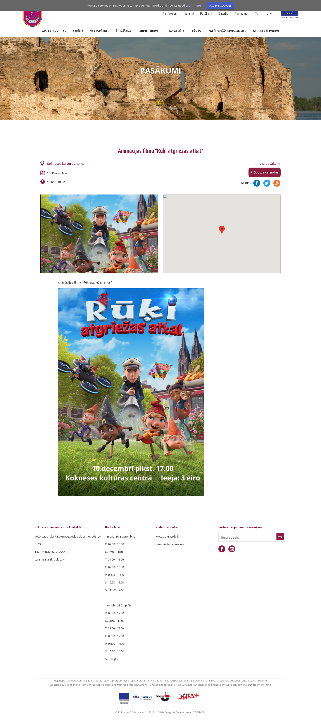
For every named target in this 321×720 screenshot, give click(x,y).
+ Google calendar (264, 172)
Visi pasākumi (270, 163)
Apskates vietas (54, 31)
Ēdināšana (123, 31)
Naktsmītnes (99, 31)
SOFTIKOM (199, 712)
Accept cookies (220, 5)
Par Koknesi (170, 13)
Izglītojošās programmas (226, 31)
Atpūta (78, 31)
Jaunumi (189, 13)
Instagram (231, 549)
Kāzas (196, 31)
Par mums (241, 13)
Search (256, 13)
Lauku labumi (148, 31)
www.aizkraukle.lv (167, 536)
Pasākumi (206, 13)
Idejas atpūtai (175, 31)
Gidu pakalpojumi (266, 31)
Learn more (193, 5)
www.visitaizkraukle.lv (170, 544)
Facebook (221, 549)
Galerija (223, 13)
